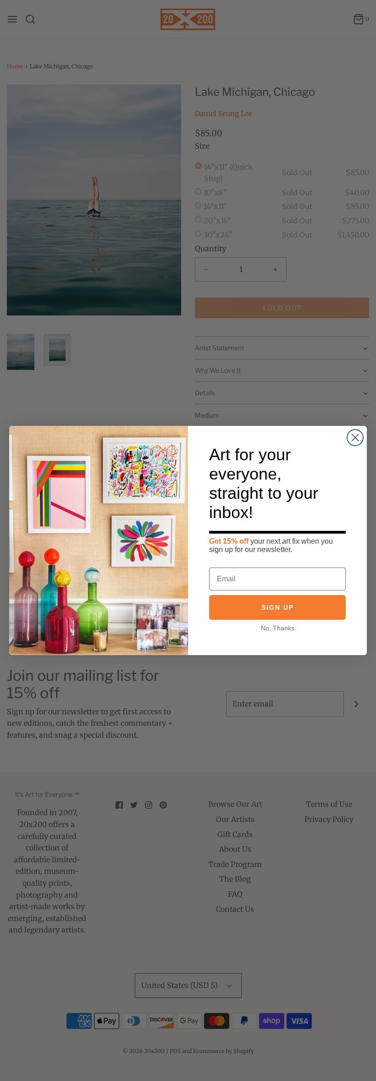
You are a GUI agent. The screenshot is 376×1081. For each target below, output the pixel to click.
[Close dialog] (355, 438)
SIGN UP (277, 607)
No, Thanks (277, 628)
